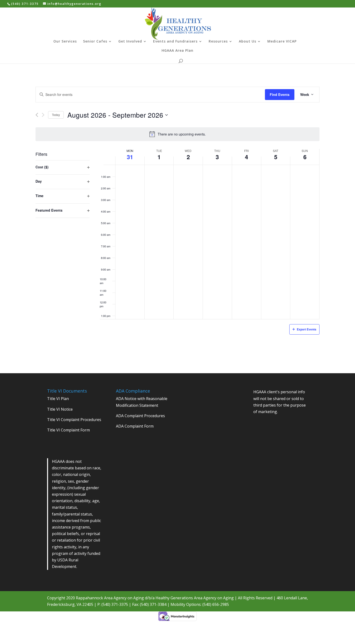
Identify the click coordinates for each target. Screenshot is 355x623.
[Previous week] (37, 115)
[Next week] (43, 115)
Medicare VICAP (282, 41)
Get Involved (130, 41)
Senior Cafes (95, 41)
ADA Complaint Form (135, 426)
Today (56, 115)
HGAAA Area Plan (177, 51)
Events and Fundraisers (175, 41)
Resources (218, 41)
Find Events (280, 94)
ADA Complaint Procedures (140, 415)
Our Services (65, 41)
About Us (247, 41)
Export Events (306, 329)
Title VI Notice (60, 409)
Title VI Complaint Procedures (74, 419)
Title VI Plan (58, 398)
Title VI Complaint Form (68, 430)
